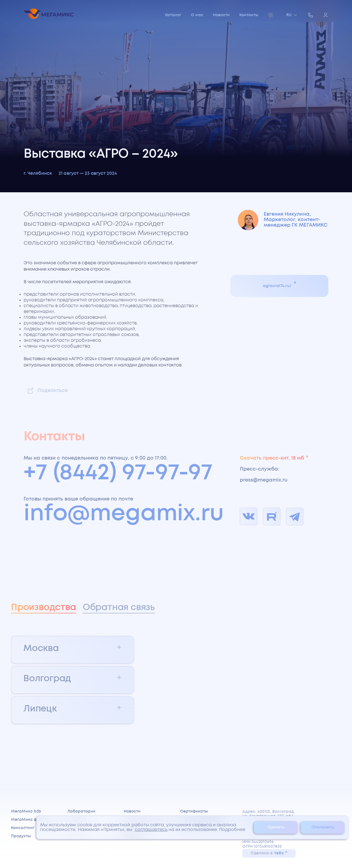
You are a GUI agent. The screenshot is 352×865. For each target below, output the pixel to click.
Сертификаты (194, 811)
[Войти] (325, 15)
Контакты (248, 15)
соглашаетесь (151, 830)
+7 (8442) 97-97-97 (118, 473)
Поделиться (52, 390)
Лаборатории (81, 811)
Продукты (21, 836)
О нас (197, 15)
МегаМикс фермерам (33, 819)
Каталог (173, 15)
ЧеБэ (279, 853)
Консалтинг (22, 828)
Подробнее (232, 830)
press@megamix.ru (264, 480)
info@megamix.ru (124, 514)
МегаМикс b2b (26, 811)
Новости (221, 15)
